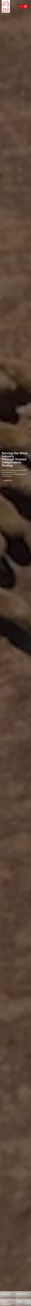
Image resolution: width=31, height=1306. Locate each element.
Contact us (7, 480)
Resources (22, 1294)
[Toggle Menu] (25, 6)
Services (6, 1294)
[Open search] (21, 6)
